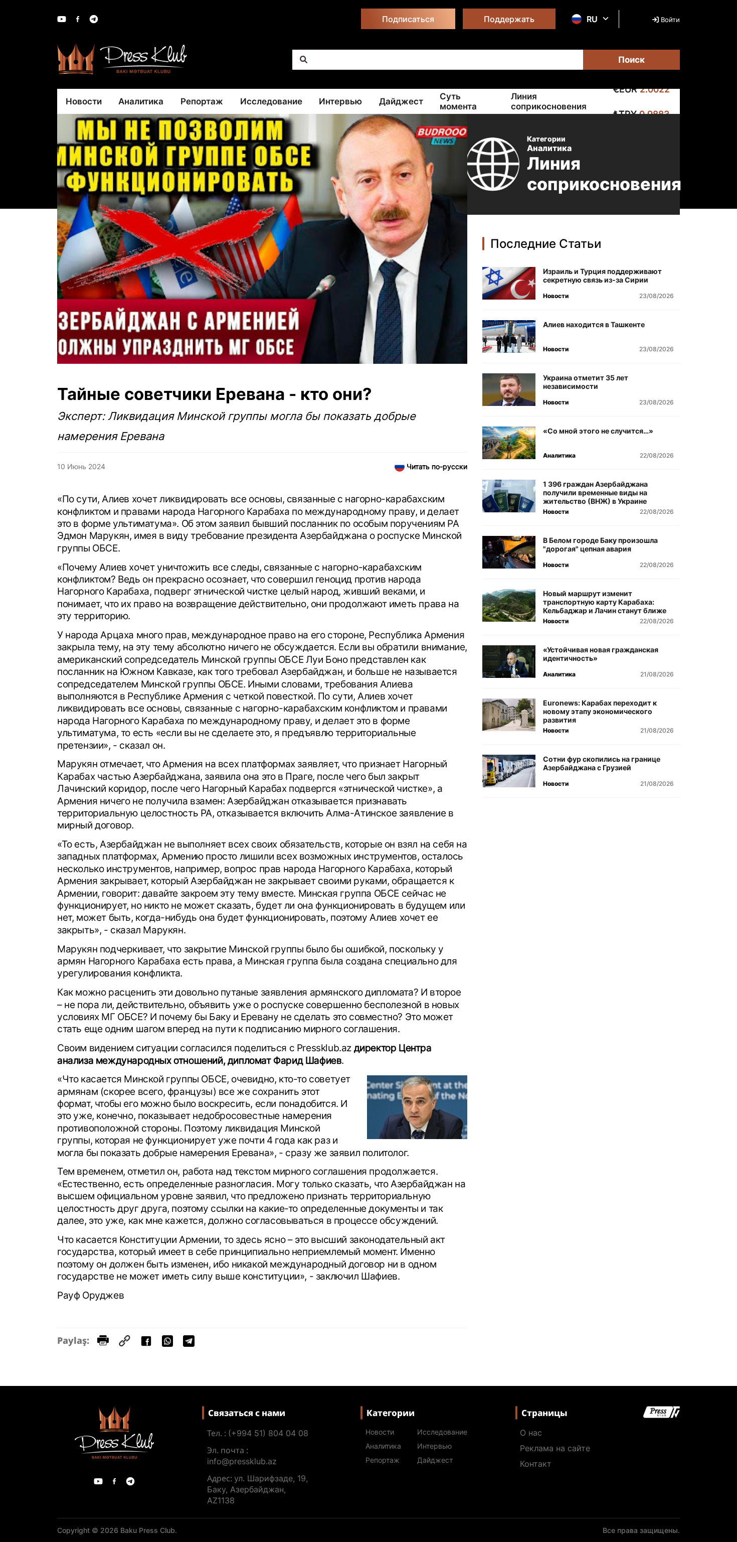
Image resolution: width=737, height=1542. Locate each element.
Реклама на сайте (555, 1448)
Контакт (535, 1464)
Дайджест (401, 101)
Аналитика (140, 101)
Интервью (340, 101)
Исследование (271, 101)
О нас (531, 1433)
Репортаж (201, 101)
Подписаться (408, 19)
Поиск (631, 60)
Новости (84, 101)
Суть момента (458, 101)
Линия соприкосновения (549, 101)
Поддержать (509, 19)
